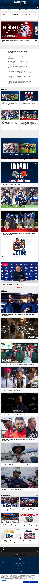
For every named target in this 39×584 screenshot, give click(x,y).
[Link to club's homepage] (2, 7)
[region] (19, 579)
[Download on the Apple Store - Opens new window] (16, 555)
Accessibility (19, 568)
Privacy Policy (19, 565)
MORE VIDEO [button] (19, 492)
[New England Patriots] (19, 559)
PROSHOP (33, 7)
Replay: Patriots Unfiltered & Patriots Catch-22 (13, 14)
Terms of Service (19, 566)
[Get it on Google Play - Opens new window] (22, 555)
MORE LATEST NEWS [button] (19, 287)
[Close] (37, 576)
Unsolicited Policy (19, 571)
